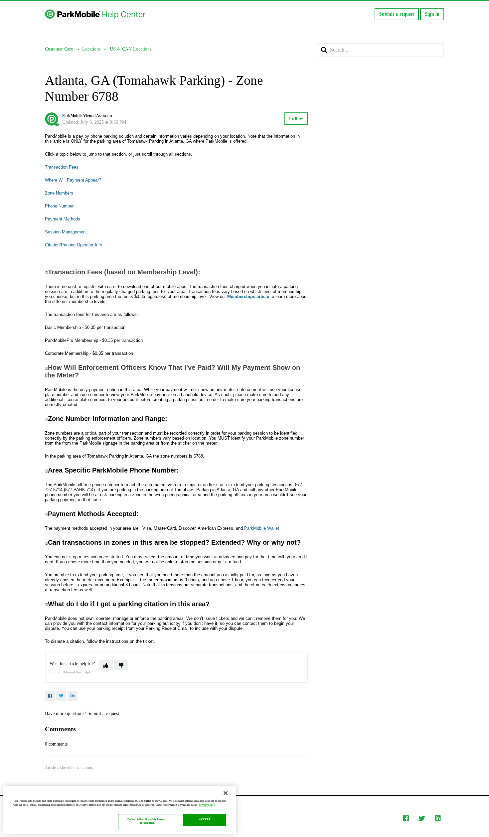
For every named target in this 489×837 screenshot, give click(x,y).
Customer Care (59, 49)
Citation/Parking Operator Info (73, 244)
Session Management (66, 231)
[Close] (225, 793)
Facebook (50, 696)
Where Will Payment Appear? (73, 180)
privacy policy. (207, 804)
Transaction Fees (62, 167)
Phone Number (59, 206)
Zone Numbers (59, 193)
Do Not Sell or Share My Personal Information (147, 821)
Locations (91, 49)
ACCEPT (204, 819)
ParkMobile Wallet (261, 528)
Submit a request (396, 14)
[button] (106, 665)
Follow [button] (296, 118)
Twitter (61, 696)
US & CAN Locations (130, 49)
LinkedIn (73, 696)
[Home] (96, 14)
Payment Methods (62, 218)
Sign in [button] (432, 14)
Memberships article (248, 296)
